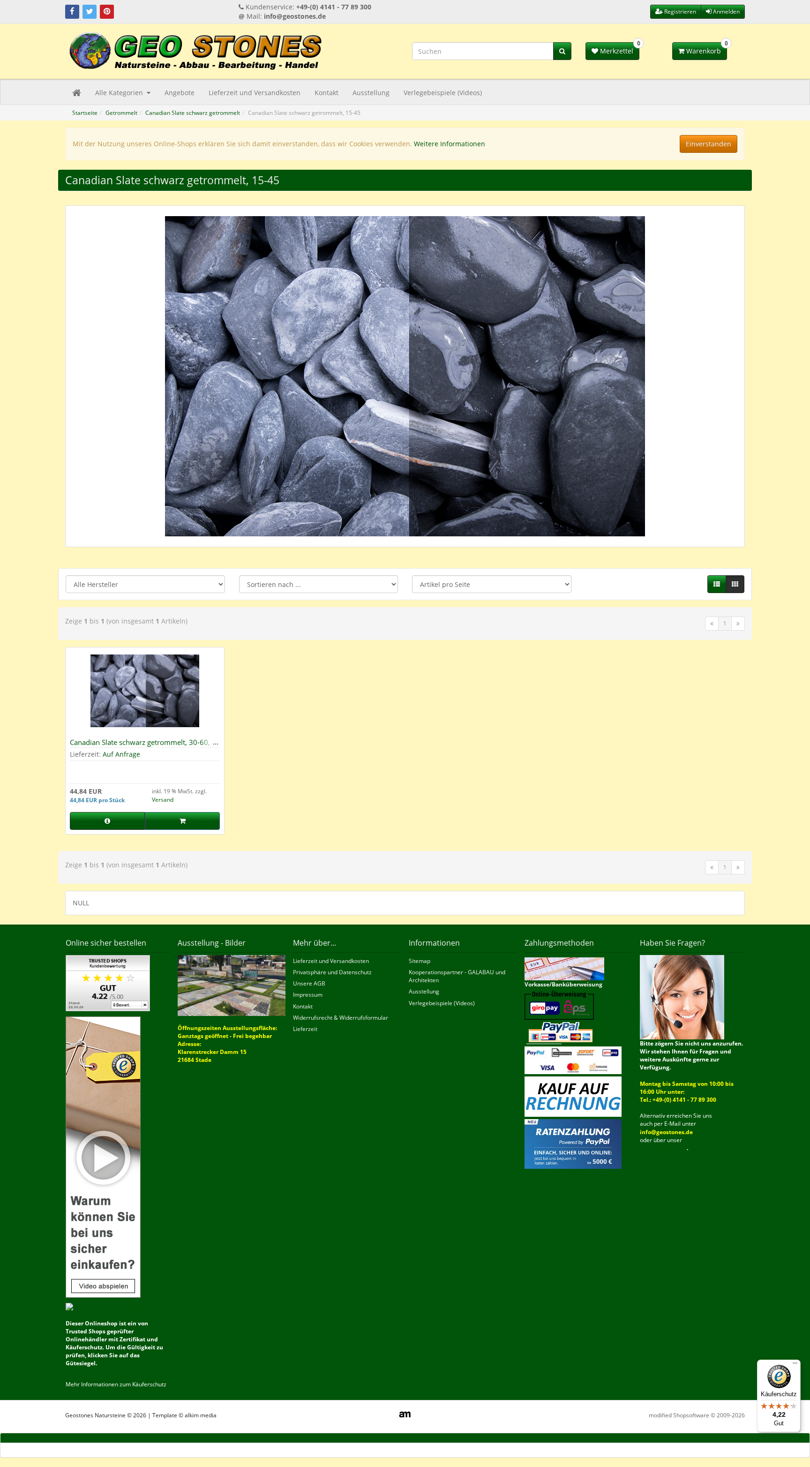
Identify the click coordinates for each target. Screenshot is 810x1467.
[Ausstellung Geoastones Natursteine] (232, 985)
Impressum (307, 995)
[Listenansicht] (716, 584)
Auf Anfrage (121, 754)
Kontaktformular (663, 1148)
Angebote (180, 92)
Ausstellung (371, 92)
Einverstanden (708, 143)
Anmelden (726, 11)
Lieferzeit (305, 1029)
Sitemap (419, 961)
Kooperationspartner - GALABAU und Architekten (457, 976)
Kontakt (326, 92)
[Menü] (795, 1365)
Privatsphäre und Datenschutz (332, 972)
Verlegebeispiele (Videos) (443, 92)
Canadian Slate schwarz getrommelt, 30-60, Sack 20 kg (140, 746)
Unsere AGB (309, 983)
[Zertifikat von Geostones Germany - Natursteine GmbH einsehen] (108, 982)
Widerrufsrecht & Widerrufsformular (340, 1018)
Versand (162, 800)
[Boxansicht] (735, 584)
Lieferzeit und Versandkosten (254, 92)
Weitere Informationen (449, 143)
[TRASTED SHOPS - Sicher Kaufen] (103, 1156)
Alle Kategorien (120, 92)
